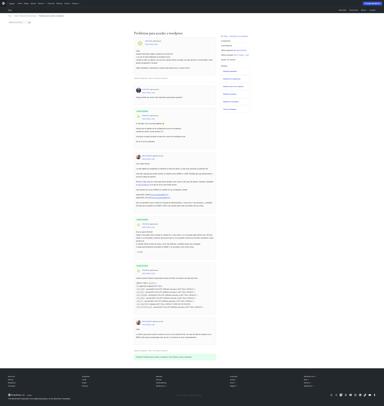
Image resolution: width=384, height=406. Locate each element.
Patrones (85, 386)
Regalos (233, 386)
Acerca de (11, 376)
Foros (10, 10)
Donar (233, 383)
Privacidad (11, 386)
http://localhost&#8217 (158, 195)
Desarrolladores (161, 383)
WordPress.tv (161, 386)
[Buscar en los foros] (29, 22)
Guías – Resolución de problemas (25, 16)
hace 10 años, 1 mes (151, 44)
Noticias (10, 379)
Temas (84, 379)
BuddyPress (309, 386)
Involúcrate (233, 376)
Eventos (232, 379)
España (29, 395)
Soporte (159, 379)
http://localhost (143, 185)
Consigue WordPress (372, 3)
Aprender (159, 376)
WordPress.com (310, 376)
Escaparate (86, 376)
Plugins (84, 383)
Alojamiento (12, 383)
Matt (306, 379)
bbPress (307, 383)
